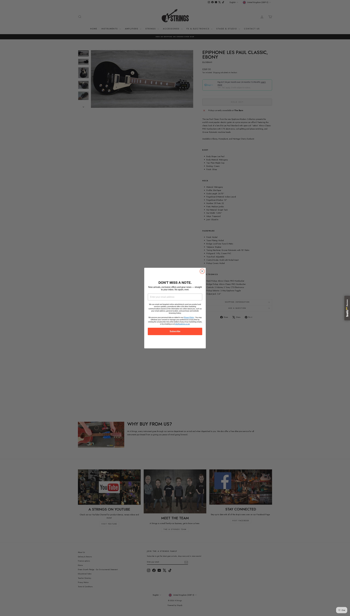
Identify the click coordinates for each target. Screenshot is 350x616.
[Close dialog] (202, 271)
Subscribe (175, 331)
